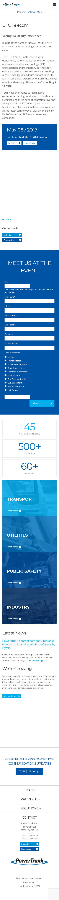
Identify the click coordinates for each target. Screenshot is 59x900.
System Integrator (16, 386)
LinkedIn (7, 235)
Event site (30, 143)
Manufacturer (14, 375)
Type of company (13, 352)
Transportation (14, 360)
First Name (10, 297)
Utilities (11, 357)
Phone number (11, 343)
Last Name (10, 324)
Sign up (34, 771)
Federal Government (17, 371)
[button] (29, 790)
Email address (12, 315)
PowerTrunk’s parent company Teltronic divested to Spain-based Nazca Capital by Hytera (28, 644)
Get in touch (26, 849)
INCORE (37, 886)
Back (8, 219)
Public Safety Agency (17, 364)
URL (6, 281)
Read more (34, 660)
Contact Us (9, 240)
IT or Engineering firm (17, 379)
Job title (8, 306)
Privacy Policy (29, 882)
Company (9, 334)
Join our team (10, 696)
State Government (16, 368)
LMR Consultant (15, 382)
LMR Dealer (13, 390)
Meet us (13, 143)
